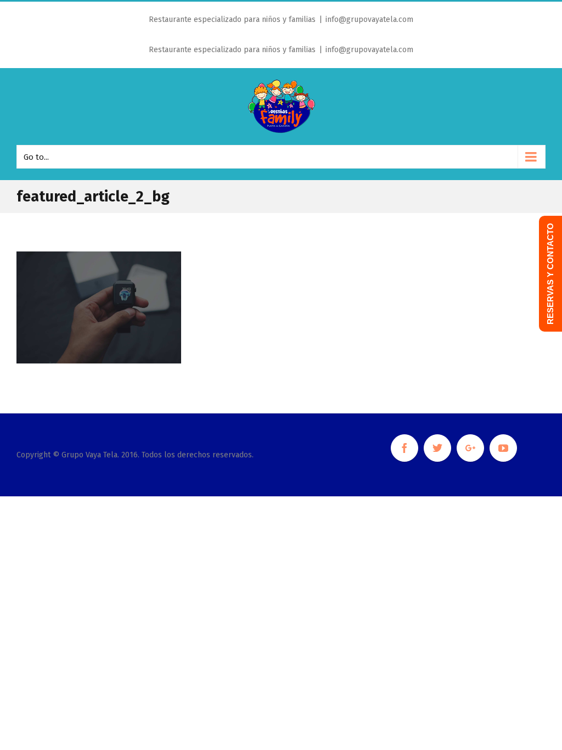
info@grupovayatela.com (369, 19)
